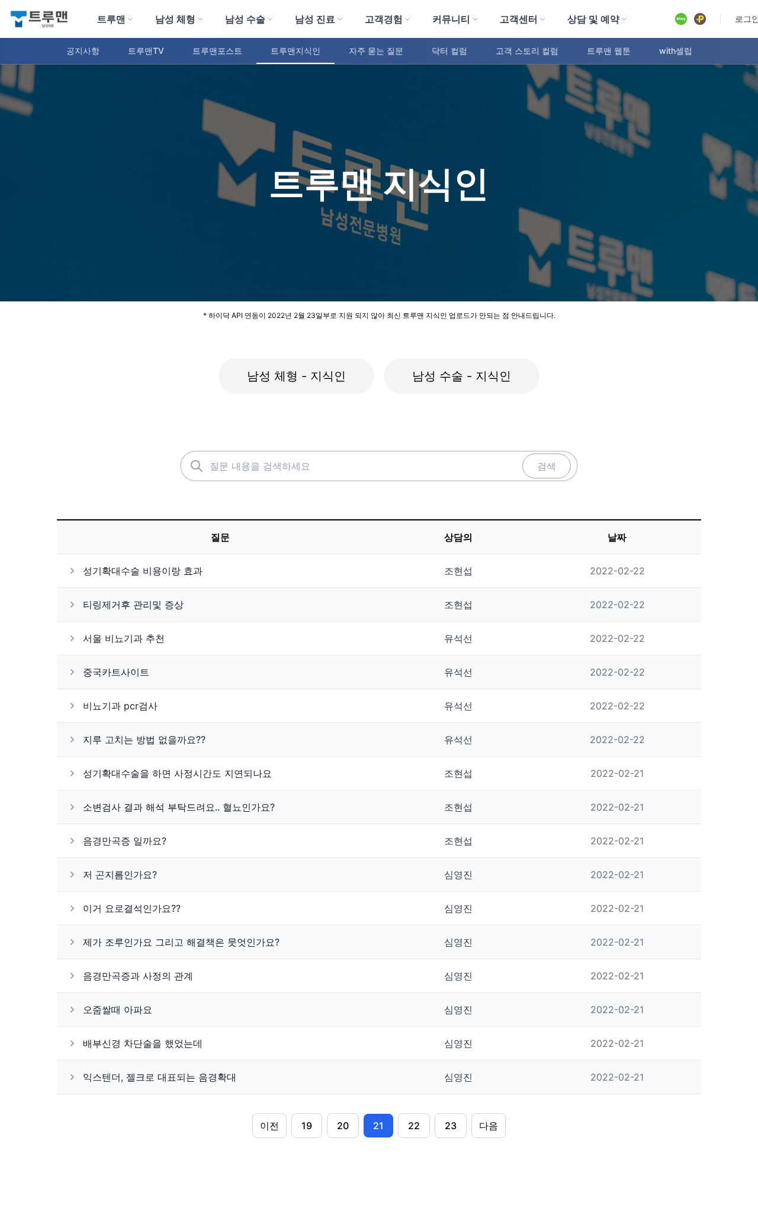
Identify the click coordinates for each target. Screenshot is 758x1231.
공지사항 (82, 51)
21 (378, 1126)
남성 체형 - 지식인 (296, 376)
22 (414, 1126)
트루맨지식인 (295, 51)
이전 (269, 1126)
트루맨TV (146, 51)
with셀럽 (675, 51)
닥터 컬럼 (449, 51)
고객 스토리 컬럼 (527, 51)
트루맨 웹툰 (609, 51)
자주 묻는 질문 (376, 51)
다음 (488, 1126)
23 (451, 1126)
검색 (546, 466)
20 (343, 1126)
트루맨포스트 (217, 51)
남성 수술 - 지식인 (461, 376)
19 (306, 1126)
